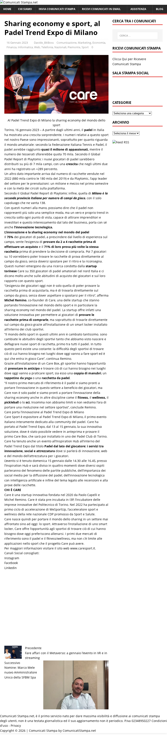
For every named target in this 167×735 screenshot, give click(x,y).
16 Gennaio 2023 (17, 43)
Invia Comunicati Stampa (57, 9)
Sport (85, 47)
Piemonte (74, 47)
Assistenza (138, 9)
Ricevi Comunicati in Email (101, 9)
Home (7, 9)
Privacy (16, 725)
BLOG (159, 9)
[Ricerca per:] (137, 35)
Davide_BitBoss (44, 43)
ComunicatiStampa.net (79, 730)
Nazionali (60, 47)
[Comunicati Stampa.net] (19, 2)
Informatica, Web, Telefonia (35, 47)
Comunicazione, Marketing (74, 43)
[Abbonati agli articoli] (120, 142)
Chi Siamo (25, 9)
